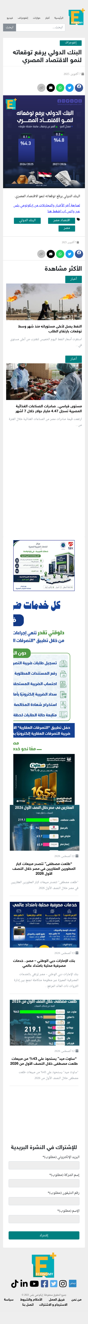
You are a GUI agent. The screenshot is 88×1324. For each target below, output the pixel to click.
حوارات (36, 18)
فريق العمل (57, 1300)
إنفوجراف (23, 18)
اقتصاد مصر (61, 220)
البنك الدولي (71, 196)
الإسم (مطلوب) (68, 1211)
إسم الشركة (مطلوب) (64, 1175)
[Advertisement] (44, 530)
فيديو (10, 18)
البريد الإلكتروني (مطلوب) (61, 1157)
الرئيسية (58, 18)
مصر (67, 228)
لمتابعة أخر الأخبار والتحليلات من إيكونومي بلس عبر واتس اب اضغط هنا (46, 208)
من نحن (76, 1300)
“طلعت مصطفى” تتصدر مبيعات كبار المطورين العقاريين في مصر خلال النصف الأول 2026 (44, 869)
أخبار (47, 18)
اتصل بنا (28, 1305)
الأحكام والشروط (31, 1300)
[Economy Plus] (77, 16)
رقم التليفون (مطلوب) (63, 1193)
